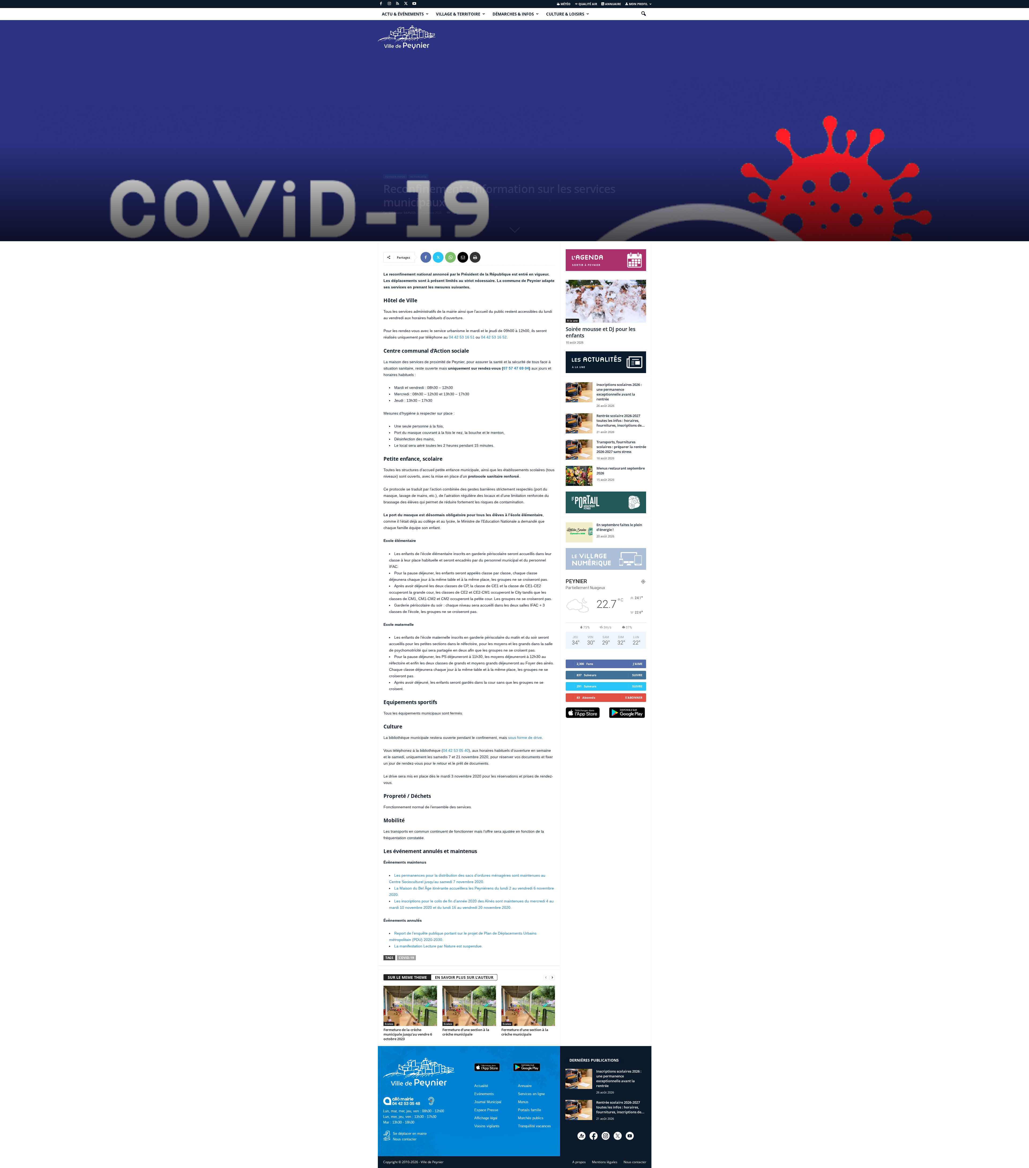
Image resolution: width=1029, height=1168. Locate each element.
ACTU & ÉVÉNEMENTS (403, 14)
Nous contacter (404, 1139)
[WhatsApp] (450, 257)
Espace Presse (486, 1110)
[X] (406, 4)
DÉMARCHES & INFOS (513, 14)
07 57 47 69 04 (516, 368)
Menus (523, 1102)
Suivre (637, 675)
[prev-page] (546, 977)
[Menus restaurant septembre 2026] (579, 476)
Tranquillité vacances (534, 1126)
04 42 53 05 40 (456, 750)
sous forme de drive (525, 737)
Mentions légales (604, 1162)
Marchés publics (530, 1118)
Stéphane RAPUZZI (402, 213)
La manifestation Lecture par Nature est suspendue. (438, 946)
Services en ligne (531, 1094)
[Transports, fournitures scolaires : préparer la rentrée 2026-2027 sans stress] (579, 450)
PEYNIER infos (395, 176)
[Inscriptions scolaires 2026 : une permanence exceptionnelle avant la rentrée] (579, 392)
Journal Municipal (487, 1102)
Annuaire (612, 4)
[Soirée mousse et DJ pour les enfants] (606, 301)
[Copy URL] (487, 257)
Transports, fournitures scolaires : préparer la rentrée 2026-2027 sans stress (621, 447)
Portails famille (529, 1110)
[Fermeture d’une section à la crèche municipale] (469, 1006)
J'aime (637, 664)
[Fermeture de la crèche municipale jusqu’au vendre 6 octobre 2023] (410, 1006)
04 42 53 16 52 (494, 337)
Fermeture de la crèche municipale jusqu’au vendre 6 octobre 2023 (407, 1034)
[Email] (462, 257)
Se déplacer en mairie (410, 1134)
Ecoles (389, 1024)
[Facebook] (381, 4)
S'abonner (633, 697)
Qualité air (587, 4)
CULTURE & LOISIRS (565, 14)
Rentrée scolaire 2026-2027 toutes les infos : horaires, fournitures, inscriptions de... (620, 420)
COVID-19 (406, 957)
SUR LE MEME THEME (407, 977)
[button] (643, 14)
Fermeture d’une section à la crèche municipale (465, 1032)
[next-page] (552, 977)
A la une (572, 320)
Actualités (418, 176)
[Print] (475, 257)
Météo (565, 4)
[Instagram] (389, 4)
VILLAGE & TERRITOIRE (458, 14)
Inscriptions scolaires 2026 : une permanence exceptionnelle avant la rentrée (619, 391)
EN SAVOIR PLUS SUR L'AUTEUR (464, 977)
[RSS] (397, 4)
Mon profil (638, 4)
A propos (579, 1162)
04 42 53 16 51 (462, 337)
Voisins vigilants (486, 1126)
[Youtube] (414, 4)
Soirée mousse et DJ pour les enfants (600, 332)
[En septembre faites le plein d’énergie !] (579, 532)
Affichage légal (485, 1118)
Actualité (481, 1086)
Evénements (484, 1094)
